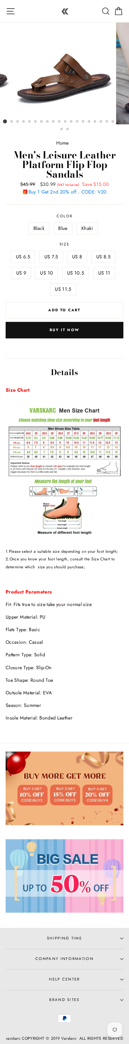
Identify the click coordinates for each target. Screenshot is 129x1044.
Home (62, 143)
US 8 (77, 256)
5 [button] (29, 121)
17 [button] (101, 121)
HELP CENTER (64, 979)
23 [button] (67, 129)
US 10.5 (75, 273)
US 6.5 (23, 256)
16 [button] (95, 121)
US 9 (21, 273)
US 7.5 (51, 256)
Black (38, 228)
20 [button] (119, 121)
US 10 (46, 273)
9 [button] (53, 121)
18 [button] (107, 121)
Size (64, 244)
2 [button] (12, 121)
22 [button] (62, 129)
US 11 (104, 273)
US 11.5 (63, 289)
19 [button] (113, 121)
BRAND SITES (64, 999)
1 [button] (5, 121)
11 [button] (65, 121)
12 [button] (71, 121)
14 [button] (83, 121)
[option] (64, 73)
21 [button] (125, 121)
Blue (62, 228)
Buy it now (64, 329)
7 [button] (41, 121)
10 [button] (59, 121)
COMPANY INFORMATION (64, 958)
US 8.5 (103, 256)
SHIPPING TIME (64, 938)
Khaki (87, 228)
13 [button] (77, 121)
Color (65, 216)
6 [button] (35, 121)
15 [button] (89, 121)
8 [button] (47, 121)
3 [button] (18, 121)
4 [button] (23, 121)
